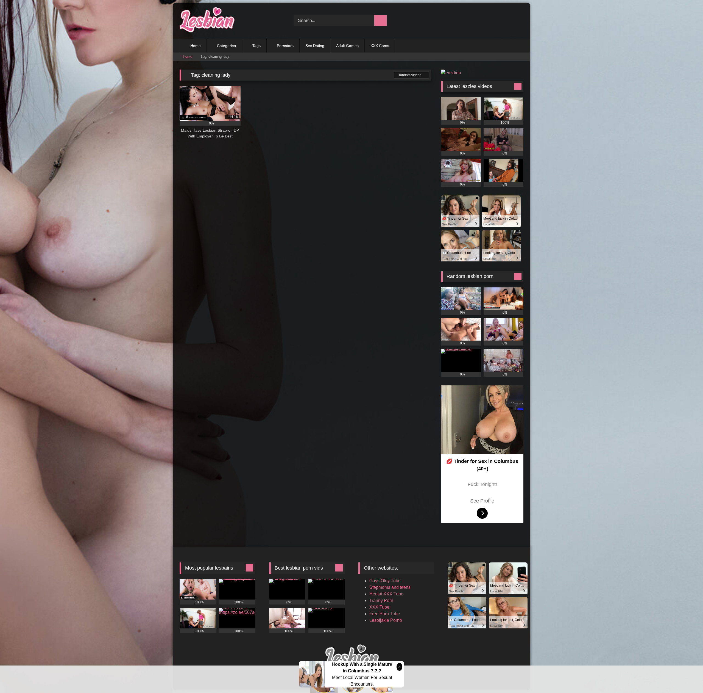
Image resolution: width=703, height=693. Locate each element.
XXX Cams (379, 45)
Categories (226, 45)
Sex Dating (314, 45)
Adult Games (347, 45)
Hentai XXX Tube (386, 594)
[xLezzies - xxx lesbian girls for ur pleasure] (207, 20)
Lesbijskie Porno (385, 620)
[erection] (451, 72)
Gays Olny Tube (385, 580)
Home (195, 45)
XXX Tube (379, 607)
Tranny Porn (381, 600)
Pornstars (285, 45)
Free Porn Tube (384, 613)
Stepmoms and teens (390, 587)
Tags (256, 45)
